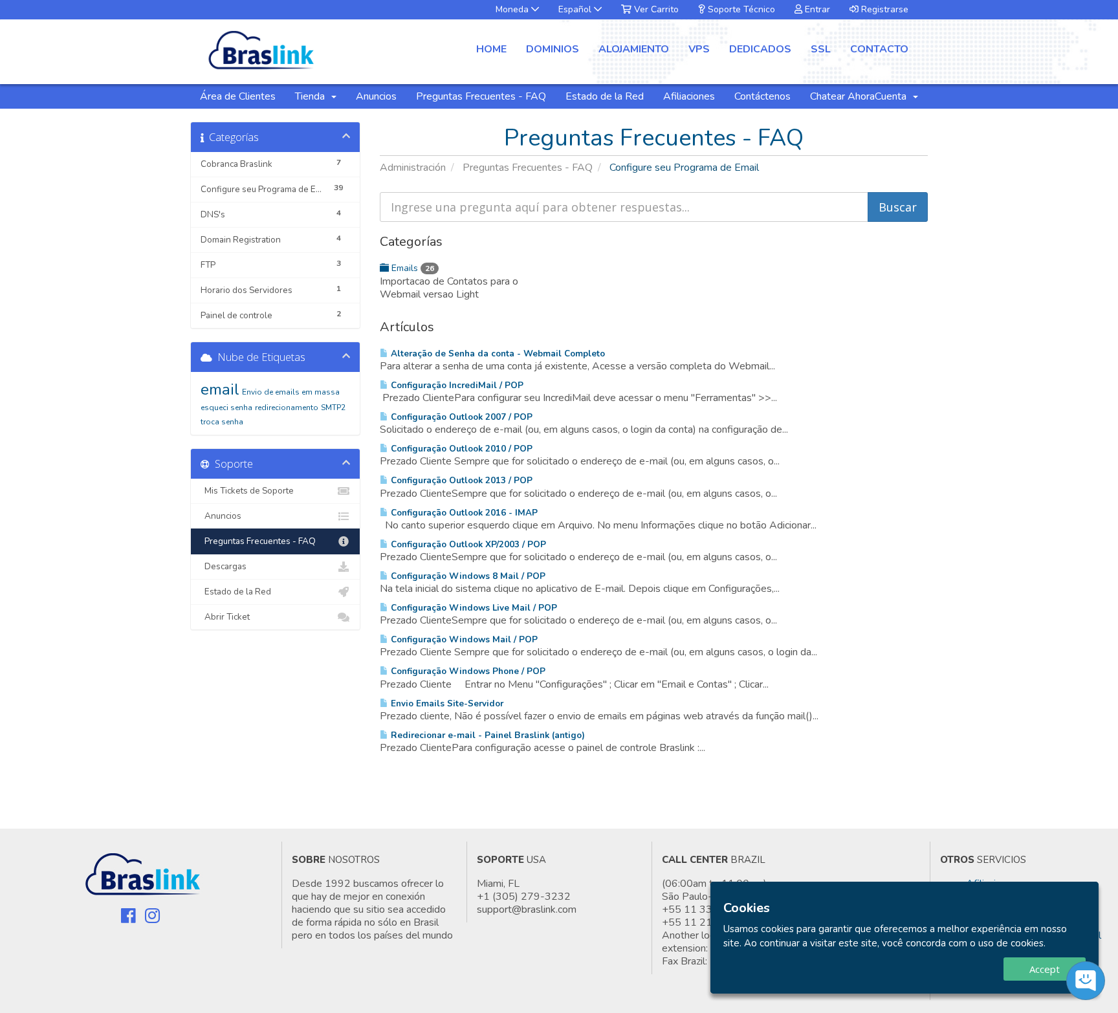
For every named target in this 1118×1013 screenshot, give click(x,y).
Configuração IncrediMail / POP (455, 385)
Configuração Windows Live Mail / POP (472, 608)
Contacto (879, 49)
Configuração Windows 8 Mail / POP (466, 576)
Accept (1044, 969)
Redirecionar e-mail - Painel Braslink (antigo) (486, 735)
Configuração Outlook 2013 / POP (460, 480)
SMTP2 (333, 407)
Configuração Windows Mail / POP (463, 639)
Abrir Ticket (225, 617)
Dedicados (760, 49)
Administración (413, 167)
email (220, 389)
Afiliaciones (689, 96)
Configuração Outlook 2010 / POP (460, 448)
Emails (411, 268)
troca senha (222, 422)
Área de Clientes (238, 96)
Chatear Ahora (842, 96)
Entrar (816, 9)
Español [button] (576, 9)
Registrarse (883, 9)
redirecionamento (286, 407)
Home (491, 49)
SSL (821, 49)
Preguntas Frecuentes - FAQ (481, 96)
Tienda (312, 96)
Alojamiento (633, 49)
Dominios (552, 49)
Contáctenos (762, 96)
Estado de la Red (604, 96)
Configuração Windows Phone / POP (466, 671)
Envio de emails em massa (291, 392)
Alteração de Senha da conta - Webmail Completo (496, 353)
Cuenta (893, 96)
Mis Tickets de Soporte (247, 491)
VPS (699, 49)
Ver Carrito (655, 9)
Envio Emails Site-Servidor (445, 703)
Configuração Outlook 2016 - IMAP (463, 513)
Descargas (224, 566)
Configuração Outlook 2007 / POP (460, 417)
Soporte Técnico (740, 9)
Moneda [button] (513, 9)
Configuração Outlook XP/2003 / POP (467, 544)
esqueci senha (226, 407)
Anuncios (376, 96)
